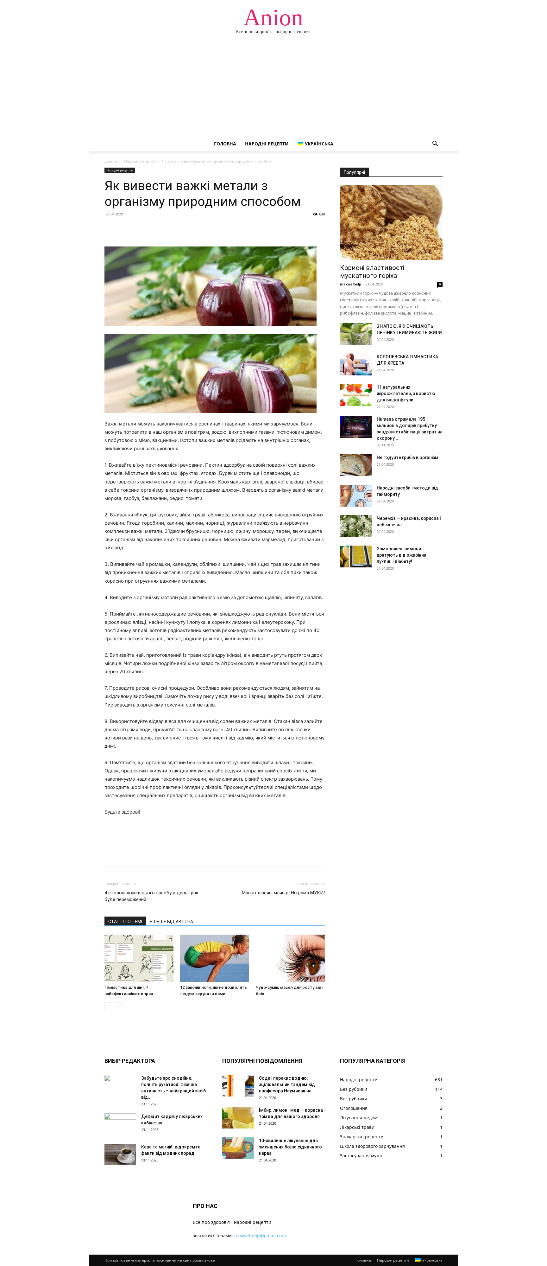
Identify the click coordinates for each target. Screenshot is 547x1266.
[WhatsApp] (154, 228)
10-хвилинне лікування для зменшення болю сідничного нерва (290, 1147)
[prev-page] (108, 1006)
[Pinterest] (140, 228)
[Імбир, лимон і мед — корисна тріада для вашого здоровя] (238, 1118)
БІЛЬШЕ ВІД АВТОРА (171, 921)
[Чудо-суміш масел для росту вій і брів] (290, 958)
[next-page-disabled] (119, 1006)
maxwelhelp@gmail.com (260, 1235)
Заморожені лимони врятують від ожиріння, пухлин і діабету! (402, 555)
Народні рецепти (267, 144)
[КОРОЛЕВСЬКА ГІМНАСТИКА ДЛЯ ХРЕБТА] (356, 364)
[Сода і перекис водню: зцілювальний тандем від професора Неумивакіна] (238, 1086)
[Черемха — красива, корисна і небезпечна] (356, 526)
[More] (169, 228)
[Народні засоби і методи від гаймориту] (356, 496)
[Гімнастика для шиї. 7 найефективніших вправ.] (138, 958)
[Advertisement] (273, 88)
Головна (225, 144)
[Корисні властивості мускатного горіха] (391, 222)
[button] (435, 144)
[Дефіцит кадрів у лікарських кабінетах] (120, 1124)
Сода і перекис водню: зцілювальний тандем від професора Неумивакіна (287, 1084)
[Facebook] (110, 228)
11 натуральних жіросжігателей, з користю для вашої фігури (406, 393)
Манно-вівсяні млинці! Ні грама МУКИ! (283, 893)
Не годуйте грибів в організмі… (410, 457)
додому (111, 161)
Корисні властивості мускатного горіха (372, 271)
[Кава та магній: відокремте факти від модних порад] (120, 1155)
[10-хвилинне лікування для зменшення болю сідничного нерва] (238, 1148)
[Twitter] (125, 228)
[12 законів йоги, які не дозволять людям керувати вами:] (214, 958)
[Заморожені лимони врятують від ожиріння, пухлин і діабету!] (356, 556)
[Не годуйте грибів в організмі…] (356, 465)
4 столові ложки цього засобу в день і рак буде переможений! (151, 896)
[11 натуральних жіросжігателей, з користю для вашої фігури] (356, 395)
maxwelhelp (350, 284)
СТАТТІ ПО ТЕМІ (125, 921)
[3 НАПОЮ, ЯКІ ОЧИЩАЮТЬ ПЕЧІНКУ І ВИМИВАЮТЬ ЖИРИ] (356, 334)
